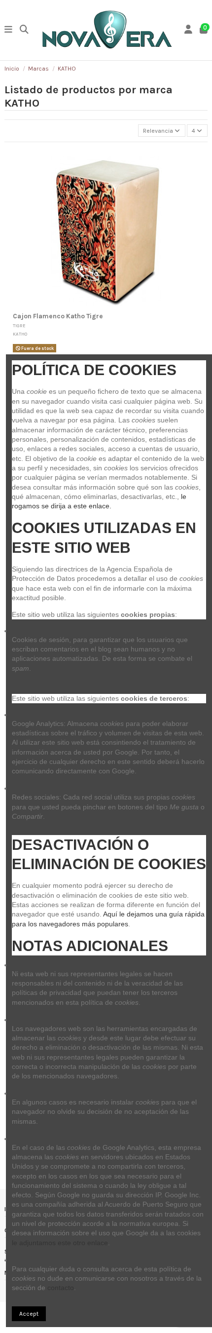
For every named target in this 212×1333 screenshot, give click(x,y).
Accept (28, 1313)
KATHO (20, 334)
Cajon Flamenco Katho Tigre (58, 316)
